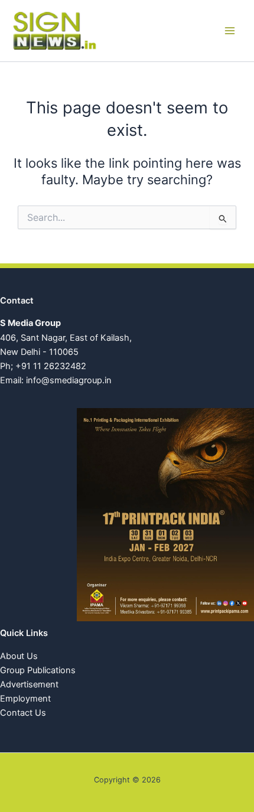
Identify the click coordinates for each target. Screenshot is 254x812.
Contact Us (23, 712)
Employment (25, 698)
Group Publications (38, 670)
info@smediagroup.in (69, 380)
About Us (19, 656)
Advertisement (29, 684)
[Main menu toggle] (229, 30)
